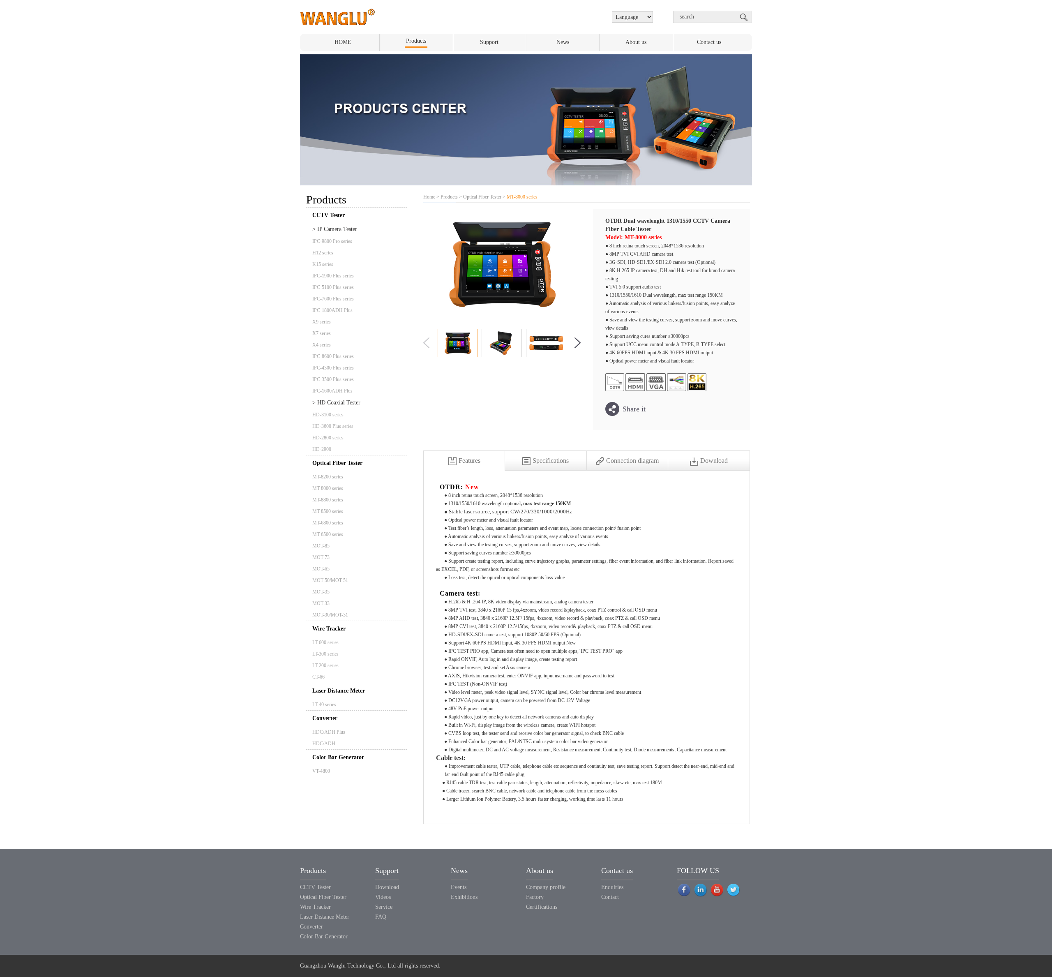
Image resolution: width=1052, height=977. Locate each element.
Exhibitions (464, 897)
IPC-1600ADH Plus (332, 391)
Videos (383, 897)
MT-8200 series (327, 477)
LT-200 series (325, 665)
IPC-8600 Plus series (333, 356)
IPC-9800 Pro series (332, 241)
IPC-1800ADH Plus (332, 310)
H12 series (322, 253)
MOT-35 (321, 592)
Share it (634, 409)
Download (387, 887)
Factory (535, 897)
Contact (610, 897)
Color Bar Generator (338, 757)
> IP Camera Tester (334, 229)
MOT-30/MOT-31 (330, 615)
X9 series (321, 322)
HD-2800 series (328, 438)
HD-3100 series (328, 415)
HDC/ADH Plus (328, 732)
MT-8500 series (327, 511)
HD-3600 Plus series (332, 426)
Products (416, 41)
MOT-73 (321, 557)
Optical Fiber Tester (337, 463)
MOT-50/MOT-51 (330, 580)
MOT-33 (321, 603)
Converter (324, 718)
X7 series (321, 333)
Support (489, 42)
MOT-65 (321, 569)
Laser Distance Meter (338, 691)
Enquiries (612, 887)
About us (635, 42)
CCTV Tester (315, 887)
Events (458, 887)
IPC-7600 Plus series (333, 299)
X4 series (321, 345)
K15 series (322, 264)
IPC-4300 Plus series (333, 368)
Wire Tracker (329, 629)
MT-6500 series (327, 534)
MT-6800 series (327, 523)
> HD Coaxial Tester (336, 403)
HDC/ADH (323, 743)
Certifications (541, 907)
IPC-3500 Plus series (333, 379)
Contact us (709, 42)
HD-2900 (321, 449)
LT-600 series (325, 642)
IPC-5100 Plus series (333, 287)
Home (429, 197)
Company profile (545, 887)
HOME (343, 42)
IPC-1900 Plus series (333, 276)
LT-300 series (325, 654)
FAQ (380, 917)
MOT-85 (321, 546)
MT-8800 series (327, 500)
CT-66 (318, 677)
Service (383, 907)
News (562, 42)
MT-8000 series (327, 488)
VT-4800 (321, 771)
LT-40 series (324, 704)
